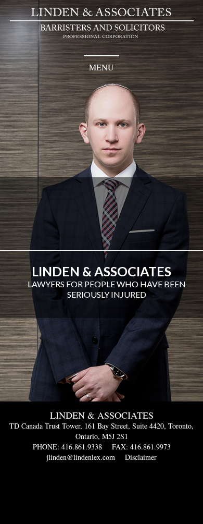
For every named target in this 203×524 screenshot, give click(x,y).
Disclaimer (141, 457)
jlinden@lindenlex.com (80, 457)
